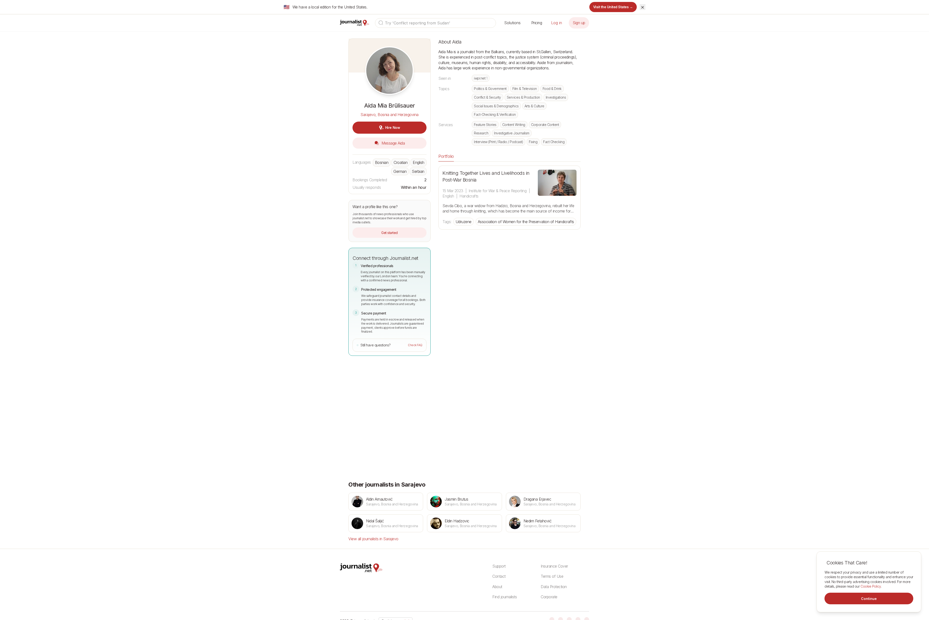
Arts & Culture (534, 106)
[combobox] (435, 23)
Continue (869, 599)
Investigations (556, 97)
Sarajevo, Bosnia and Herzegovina (389, 114)
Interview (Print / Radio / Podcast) (498, 142)
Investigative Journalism (511, 133)
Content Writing (513, 125)
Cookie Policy (871, 586)
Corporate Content (545, 125)
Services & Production (523, 97)
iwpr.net (480, 78)
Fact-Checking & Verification (495, 114)
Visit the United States (613, 7)
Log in (556, 22)
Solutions (512, 22)
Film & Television (524, 89)
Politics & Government (490, 89)
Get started (389, 233)
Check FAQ (415, 345)
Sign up (579, 22)
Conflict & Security (487, 97)
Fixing (533, 142)
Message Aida (393, 143)
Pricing (536, 22)
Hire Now (392, 127)
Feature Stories (485, 125)
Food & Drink (552, 89)
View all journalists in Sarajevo (373, 538)
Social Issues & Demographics (496, 106)
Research (481, 133)
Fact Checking (553, 142)
